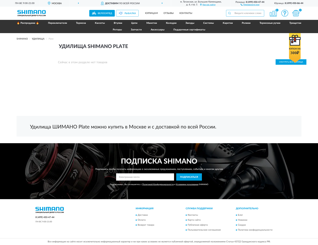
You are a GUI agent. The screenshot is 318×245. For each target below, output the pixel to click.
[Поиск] (229, 13)
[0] (296, 13)
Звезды (190, 23)
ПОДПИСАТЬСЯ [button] (189, 177)
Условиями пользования (187, 184)
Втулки (118, 23)
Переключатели (57, 23)
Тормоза (81, 23)
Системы (208, 23)
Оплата (142, 220)
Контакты (185, 13)
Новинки (242, 220)
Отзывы (168, 13)
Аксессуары (157, 29)
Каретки (228, 23)
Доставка (143, 215)
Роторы (117, 29)
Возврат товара (146, 225)
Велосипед (105, 13)
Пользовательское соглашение (204, 230)
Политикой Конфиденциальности (158, 184)
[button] (250, 4)
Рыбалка (130, 13)
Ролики (246, 23)
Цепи (134, 23)
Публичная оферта (198, 225)
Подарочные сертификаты (189, 29)
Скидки (242, 225)
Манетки (151, 23)
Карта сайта (194, 220)
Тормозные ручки (270, 23)
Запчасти (136, 29)
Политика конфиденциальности (255, 230)
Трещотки (295, 23)
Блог (240, 215)
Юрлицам (151, 13)
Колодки (171, 23)
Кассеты (100, 23)
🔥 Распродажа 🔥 (28, 23)
